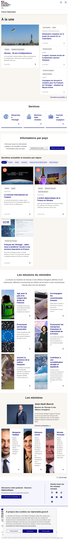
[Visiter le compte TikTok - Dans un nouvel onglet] (56, 497)
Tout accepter (46, 531)
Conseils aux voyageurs (60, 117)
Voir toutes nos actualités (57, 97)
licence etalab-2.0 (57, 537)
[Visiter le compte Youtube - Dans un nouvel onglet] (61, 497)
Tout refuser (29, 531)
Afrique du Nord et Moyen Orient (38, 162)
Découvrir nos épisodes (11, 496)
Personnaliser (14, 531)
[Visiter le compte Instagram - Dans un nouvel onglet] (52, 497)
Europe (10, 162)
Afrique (17, 162)
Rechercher (61, 2)
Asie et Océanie (54, 162)
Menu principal (65, 2)
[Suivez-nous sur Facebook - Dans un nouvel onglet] (56, 492)
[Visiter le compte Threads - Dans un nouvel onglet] (61, 492)
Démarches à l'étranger (15, 117)
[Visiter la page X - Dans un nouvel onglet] (52, 492)
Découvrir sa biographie (42, 425)
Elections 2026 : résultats (38, 117)
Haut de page (62, 477)
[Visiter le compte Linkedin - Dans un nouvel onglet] (52, 501)
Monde (4, 162)
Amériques (24, 162)
